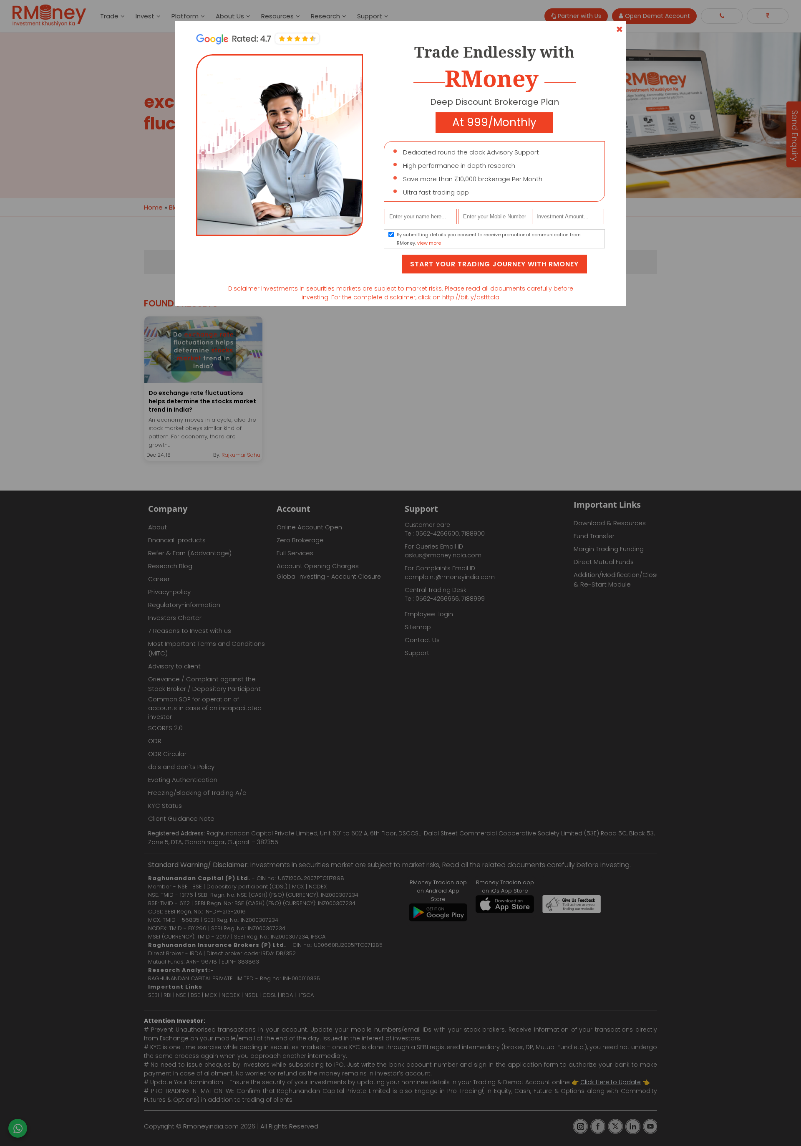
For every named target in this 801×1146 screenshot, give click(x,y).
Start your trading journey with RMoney (494, 264)
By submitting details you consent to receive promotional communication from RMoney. (489, 238)
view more (429, 243)
